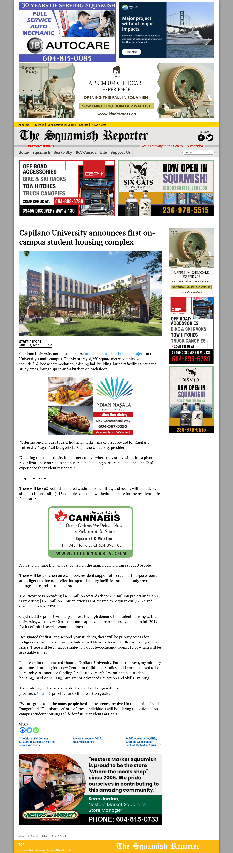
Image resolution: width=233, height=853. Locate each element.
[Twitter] (29, 730)
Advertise (35, 836)
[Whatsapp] (36, 730)
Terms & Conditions (60, 836)
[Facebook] (23, 730)
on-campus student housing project (114, 353)
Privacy (45, 836)
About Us (23, 836)
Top (21, 844)
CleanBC (44, 693)
